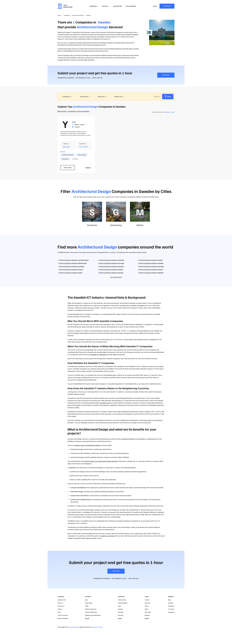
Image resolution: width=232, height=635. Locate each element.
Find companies (131, 6)
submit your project (107, 536)
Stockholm (92, 225)
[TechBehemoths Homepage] (65, 6)
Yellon (74, 122)
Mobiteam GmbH (97, 627)
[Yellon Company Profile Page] (65, 124)
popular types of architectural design (87, 445)
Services (105, 6)
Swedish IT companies (98, 354)
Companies (93, 6)
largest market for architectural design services (101, 461)
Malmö (76, 124)
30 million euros (105, 403)
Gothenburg (116, 225)
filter (90, 533)
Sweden (82, 124)
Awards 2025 (117, 6)
